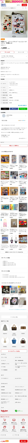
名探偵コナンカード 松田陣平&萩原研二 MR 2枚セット (22, 214)
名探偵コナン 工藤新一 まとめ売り (14, 166)
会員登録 (24, 5)
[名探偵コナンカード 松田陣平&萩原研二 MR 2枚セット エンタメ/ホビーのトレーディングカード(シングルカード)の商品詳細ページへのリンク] (23, 207)
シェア (14, 108)
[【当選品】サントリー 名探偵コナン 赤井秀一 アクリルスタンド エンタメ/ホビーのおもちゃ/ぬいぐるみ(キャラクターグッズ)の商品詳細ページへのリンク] (23, 159)
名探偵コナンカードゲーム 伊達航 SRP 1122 (5, 198)
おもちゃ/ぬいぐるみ (14, 83)
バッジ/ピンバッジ (3, 212)
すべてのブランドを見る (14, 351)
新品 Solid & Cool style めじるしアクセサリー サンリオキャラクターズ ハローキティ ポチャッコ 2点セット (14, 248)
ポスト (5, 108)
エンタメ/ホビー (12, 82)
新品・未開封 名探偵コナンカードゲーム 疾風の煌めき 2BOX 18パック (23, 199)
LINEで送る (23, 108)
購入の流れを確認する (22, 105)
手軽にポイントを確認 (23, 430)
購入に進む (23, 441)
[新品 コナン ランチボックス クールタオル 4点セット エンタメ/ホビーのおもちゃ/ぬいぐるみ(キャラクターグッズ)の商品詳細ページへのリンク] (5, 175)
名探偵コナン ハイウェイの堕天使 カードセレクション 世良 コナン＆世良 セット (5, 167)
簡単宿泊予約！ (23, 423)
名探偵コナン (3, 45)
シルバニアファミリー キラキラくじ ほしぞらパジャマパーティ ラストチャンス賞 (5, 247)
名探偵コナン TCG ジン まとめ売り (14, 182)
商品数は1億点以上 (4, 423)
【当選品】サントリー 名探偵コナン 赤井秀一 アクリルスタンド (23, 167)
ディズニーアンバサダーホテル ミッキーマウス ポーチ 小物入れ (23, 231)
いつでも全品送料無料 (14, 423)
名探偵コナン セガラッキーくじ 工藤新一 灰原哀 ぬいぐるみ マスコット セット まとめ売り (23, 183)
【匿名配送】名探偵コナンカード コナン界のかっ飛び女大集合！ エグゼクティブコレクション (14, 215)
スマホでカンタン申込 (4, 430)
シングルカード (3, 196)
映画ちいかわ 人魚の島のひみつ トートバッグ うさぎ (5, 230)
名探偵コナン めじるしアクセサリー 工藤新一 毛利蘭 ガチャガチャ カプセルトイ (14, 199)
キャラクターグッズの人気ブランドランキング (17, 309)
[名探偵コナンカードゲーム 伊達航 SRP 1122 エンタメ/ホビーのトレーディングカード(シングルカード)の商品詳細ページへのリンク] (5, 191)
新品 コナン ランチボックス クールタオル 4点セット (5, 182)
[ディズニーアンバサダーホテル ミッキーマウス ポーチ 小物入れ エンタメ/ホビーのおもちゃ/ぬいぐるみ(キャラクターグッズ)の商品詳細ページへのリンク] (23, 223)
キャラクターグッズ (13, 85)
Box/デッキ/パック (21, 196)
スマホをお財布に (14, 430)
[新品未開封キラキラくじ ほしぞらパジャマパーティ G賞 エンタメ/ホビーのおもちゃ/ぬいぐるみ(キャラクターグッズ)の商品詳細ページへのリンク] (14, 223)
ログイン (18, 5)
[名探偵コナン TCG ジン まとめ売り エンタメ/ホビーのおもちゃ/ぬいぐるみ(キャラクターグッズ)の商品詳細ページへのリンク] (14, 175)
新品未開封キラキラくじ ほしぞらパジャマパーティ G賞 (14, 230)
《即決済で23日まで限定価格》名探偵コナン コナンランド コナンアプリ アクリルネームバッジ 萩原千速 (5, 216)
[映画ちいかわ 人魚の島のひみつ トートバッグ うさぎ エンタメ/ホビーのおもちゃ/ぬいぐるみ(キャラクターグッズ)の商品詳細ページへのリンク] (5, 223)
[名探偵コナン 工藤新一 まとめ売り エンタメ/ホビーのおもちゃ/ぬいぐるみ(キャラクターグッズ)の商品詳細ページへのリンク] (14, 159)
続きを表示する (22, 138)
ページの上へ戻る (14, 317)
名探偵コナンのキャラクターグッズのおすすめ (14, 252)
